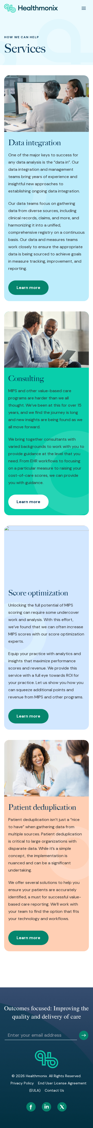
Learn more (28, 287)
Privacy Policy (22, 1083)
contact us (54, 1090)
